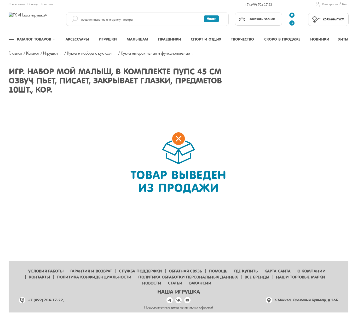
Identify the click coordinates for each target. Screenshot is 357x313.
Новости (151, 283)
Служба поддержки (140, 271)
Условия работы (46, 271)
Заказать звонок (262, 19)
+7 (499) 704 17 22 (258, 5)
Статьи (175, 283)
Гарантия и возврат (91, 271)
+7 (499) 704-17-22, (46, 300)
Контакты (47, 4)
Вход (345, 4)
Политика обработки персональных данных (188, 277)
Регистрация (330, 4)
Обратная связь (185, 271)
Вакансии (200, 283)
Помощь (32, 4)
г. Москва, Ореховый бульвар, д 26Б (306, 300)
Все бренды (257, 277)
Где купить (246, 271)
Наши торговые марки (300, 277)
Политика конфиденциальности (94, 277)
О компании (17, 4)
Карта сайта (277, 271)
